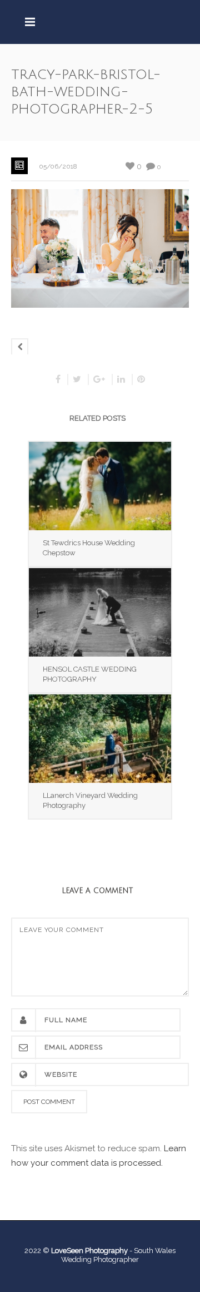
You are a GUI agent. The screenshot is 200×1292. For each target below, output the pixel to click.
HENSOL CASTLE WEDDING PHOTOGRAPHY (90, 674)
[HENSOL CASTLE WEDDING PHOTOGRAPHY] (100, 612)
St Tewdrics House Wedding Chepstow (89, 548)
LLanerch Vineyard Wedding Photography (90, 800)
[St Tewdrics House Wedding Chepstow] (100, 486)
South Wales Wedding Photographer (118, 1255)
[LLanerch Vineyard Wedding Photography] (100, 738)
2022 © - (79, 1250)
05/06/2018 (58, 166)
